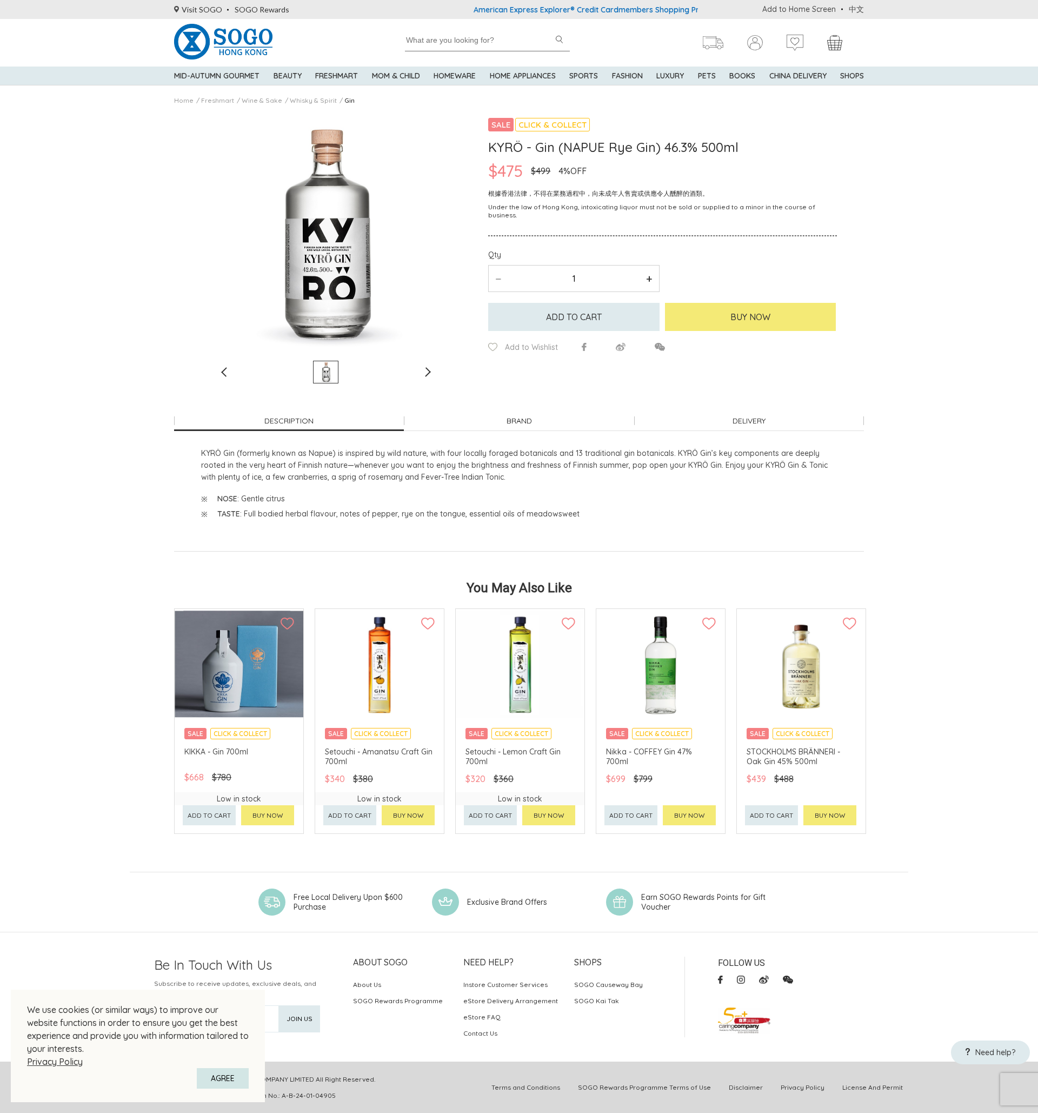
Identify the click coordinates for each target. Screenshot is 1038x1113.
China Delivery (798, 76)
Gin (349, 100)
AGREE (223, 1078)
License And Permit (872, 1087)
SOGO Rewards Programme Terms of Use (644, 1087)
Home (184, 100)
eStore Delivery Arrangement (510, 1001)
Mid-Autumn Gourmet (217, 76)
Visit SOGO (202, 9)
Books (742, 76)
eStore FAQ (482, 1017)
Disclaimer (746, 1087)
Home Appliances (523, 76)
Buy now (267, 815)
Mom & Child (396, 76)
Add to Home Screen (799, 9)
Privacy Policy (55, 1061)
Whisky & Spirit (313, 100)
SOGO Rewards (262, 9)
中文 (856, 9)
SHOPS (852, 76)
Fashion (627, 76)
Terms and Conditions (525, 1087)
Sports (583, 76)
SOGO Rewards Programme (398, 1001)
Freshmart (336, 76)
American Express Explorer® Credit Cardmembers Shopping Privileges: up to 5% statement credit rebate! (636, 10)
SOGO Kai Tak (596, 1001)
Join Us (299, 1019)
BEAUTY (288, 76)
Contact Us (480, 1033)
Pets (707, 76)
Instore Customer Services (505, 985)
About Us (367, 985)
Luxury (670, 76)
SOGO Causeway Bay (608, 985)
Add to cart (574, 317)
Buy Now (750, 317)
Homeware (455, 76)
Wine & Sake (262, 100)
